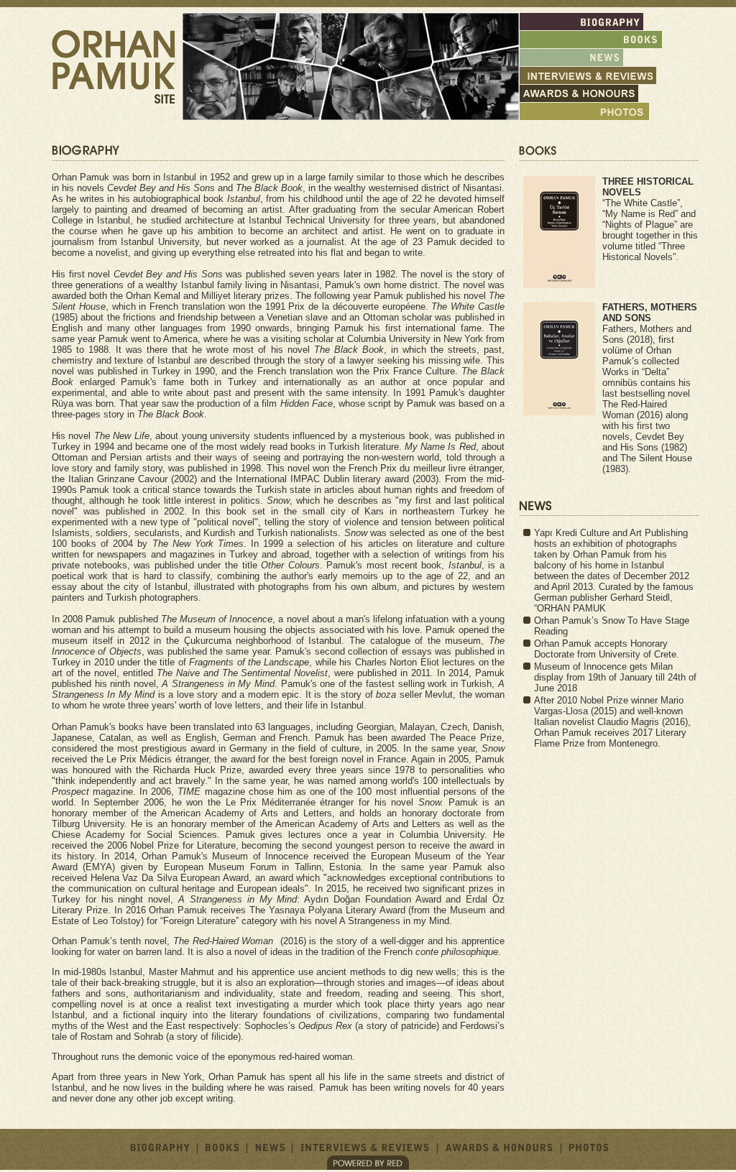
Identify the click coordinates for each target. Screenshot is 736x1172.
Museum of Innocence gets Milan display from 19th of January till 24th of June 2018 (615, 677)
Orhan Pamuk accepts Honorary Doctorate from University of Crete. (606, 649)
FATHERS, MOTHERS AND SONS (649, 312)
